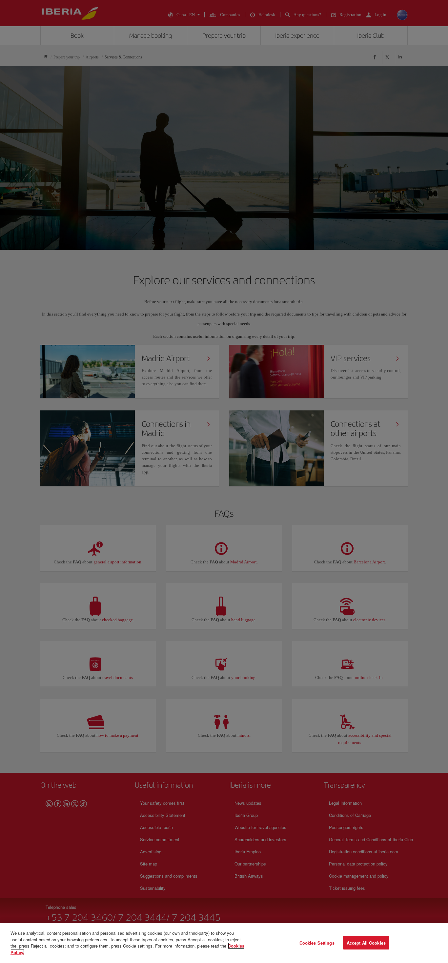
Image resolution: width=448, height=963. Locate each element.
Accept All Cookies (366, 942)
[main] (224, 943)
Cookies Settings (317, 942)
